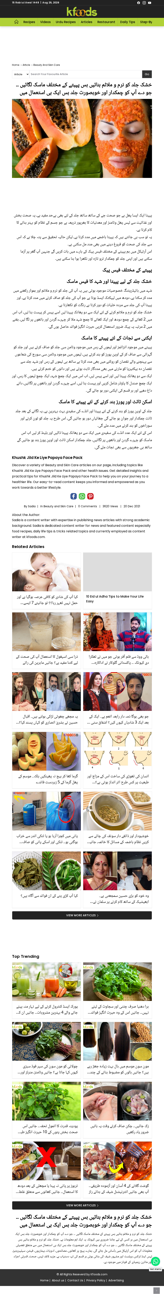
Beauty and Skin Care (58, 506)
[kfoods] (82, 12)
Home (44, 1280)
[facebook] (139, 2)
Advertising (116, 1280)
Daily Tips (127, 22)
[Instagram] (144, 2)
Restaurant (106, 22)
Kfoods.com (99, 1274)
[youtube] (150, 2)
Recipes (29, 22)
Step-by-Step (150, 22)
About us (58, 1280)
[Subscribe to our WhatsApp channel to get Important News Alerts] (155, 1261)
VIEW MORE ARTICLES (81, 915)
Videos (45, 22)
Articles (86, 22)
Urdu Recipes (66, 22)
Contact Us (75, 1280)
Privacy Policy (95, 1280)
